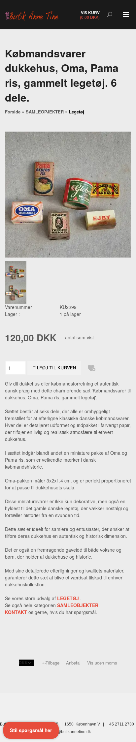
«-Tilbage (50, 663)
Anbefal (73, 663)
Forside (12, 111)
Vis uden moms (102, 663)
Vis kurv (90, 12)
